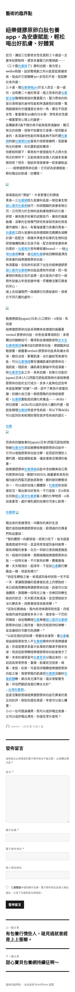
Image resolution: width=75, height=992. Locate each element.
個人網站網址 (14, 867)
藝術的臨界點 (19, 13)
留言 (10, 772)
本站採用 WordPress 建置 (39, 984)
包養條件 (24, 249)
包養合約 (18, 448)
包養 (9, 426)
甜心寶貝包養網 (16, 206)
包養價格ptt (29, 87)
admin (15, 726)
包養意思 (15, 372)
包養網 (22, 200)
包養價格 (30, 469)
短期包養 (36, 254)
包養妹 (22, 66)
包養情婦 (24, 362)
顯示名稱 (12, 830)
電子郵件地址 (15, 848)
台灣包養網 (16, 689)
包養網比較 (22, 141)
